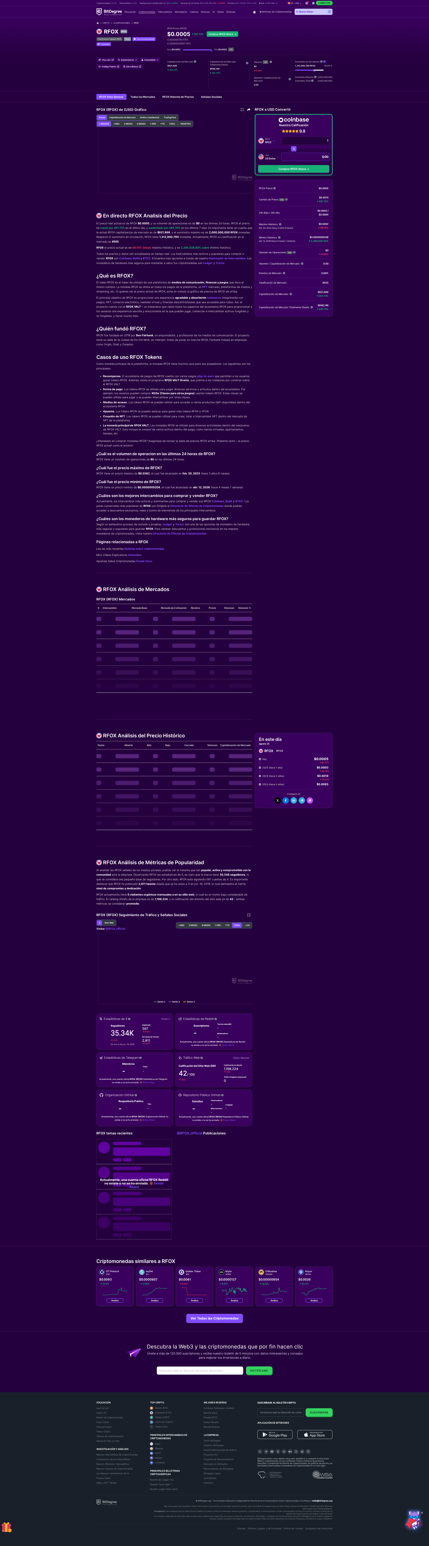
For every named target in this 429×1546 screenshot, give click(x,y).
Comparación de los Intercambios (113, 1459)
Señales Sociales (211, 96)
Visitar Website (241, 1057)
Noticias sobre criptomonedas (144, 548)
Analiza (115, 1300)
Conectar (324, 3)
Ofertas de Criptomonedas (110, 1436)
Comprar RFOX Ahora (221, 34)
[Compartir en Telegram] (301, 800)
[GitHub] (308, 1451)
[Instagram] (296, 1451)
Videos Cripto (103, 1431)
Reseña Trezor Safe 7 (161, 1484)
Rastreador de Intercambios (227, 258)
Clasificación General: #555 (109, 39)
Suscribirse (319, 1412)
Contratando (210, 1478)
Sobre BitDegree (212, 1440)
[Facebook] (278, 1451)
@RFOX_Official (115, 928)
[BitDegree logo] (107, 1502)
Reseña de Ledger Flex (162, 1479)
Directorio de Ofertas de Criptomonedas (197, 506)
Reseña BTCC (211, 1417)
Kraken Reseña (211, 1422)
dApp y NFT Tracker (106, 1482)
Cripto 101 (101, 1412)
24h (265, 62)
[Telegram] (265, 1451)
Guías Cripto (102, 1422)
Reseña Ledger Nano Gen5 (164, 1489)
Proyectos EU (211, 1454)
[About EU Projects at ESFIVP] (270, 1473)
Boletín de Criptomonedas (109, 1417)
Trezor (220, 263)
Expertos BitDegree (214, 1445)
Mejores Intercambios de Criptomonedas (117, 1454)
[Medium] (290, 1451)
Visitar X (165, 1018)
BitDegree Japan (212, 1473)
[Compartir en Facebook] (285, 800)
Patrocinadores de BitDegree (218, 1468)
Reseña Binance (212, 1426)
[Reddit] (302, 1451)
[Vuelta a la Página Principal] (99, 23)
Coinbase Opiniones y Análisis (219, 1408)
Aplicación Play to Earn (107, 1441)
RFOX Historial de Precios (178, 96)
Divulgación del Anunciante (318, 1528)
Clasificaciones (121, 23)
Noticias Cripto (104, 1426)
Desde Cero (144, 561)
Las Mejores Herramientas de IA (112, 1473)
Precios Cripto (103, 1478)
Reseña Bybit (210, 1412)
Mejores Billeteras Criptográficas (112, 1464)
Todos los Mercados (143, 96)
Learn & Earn (102, 1408)
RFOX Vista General (111, 96)
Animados (134, 555)
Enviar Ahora (228, 1045)
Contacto (208, 1482)
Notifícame (259, 1370)
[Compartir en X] (277, 800)
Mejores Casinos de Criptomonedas (114, 1468)
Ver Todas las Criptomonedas (215, 1318)
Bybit (136, 258)
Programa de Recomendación (218, 1459)
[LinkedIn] (284, 1451)
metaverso (214, 297)
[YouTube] (271, 1451)
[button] (268, 3)
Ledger (207, 263)
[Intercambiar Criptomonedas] (293, 148)
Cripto (106, 23)
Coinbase (125, 258)
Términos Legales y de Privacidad (264, 1528)
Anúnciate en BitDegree (216, 1464)
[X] (259, 1451)
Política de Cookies (293, 1528)
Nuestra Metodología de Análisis (220, 1450)
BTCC (146, 258)
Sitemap (241, 1528)
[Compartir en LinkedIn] (293, 800)
